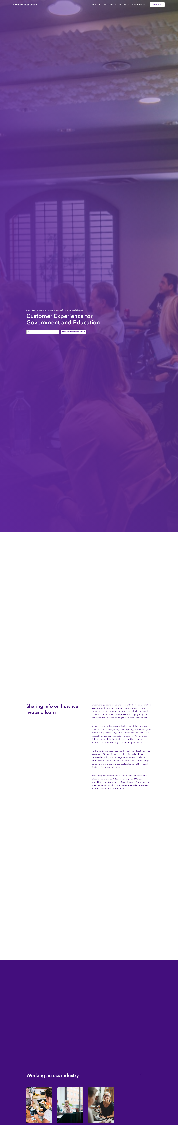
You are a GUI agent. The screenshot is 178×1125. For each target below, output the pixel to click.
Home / (28, 310)
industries (108, 4)
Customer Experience (39, 310)
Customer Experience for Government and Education (65, 310)
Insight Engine (138, 4)
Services (122, 4)
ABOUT (94, 4)
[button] (95, 4)
